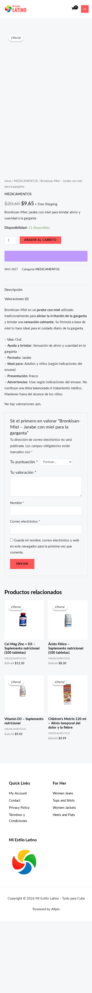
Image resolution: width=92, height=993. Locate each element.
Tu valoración (23, 472)
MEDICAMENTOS (26, 181)
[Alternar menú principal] (85, 9)
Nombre (17, 503)
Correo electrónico (25, 521)
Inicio (7, 181)
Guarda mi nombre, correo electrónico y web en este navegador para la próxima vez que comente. (44, 546)
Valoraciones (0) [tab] (16, 299)
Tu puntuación (24, 462)
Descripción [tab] (13, 290)
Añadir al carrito (40, 240)
